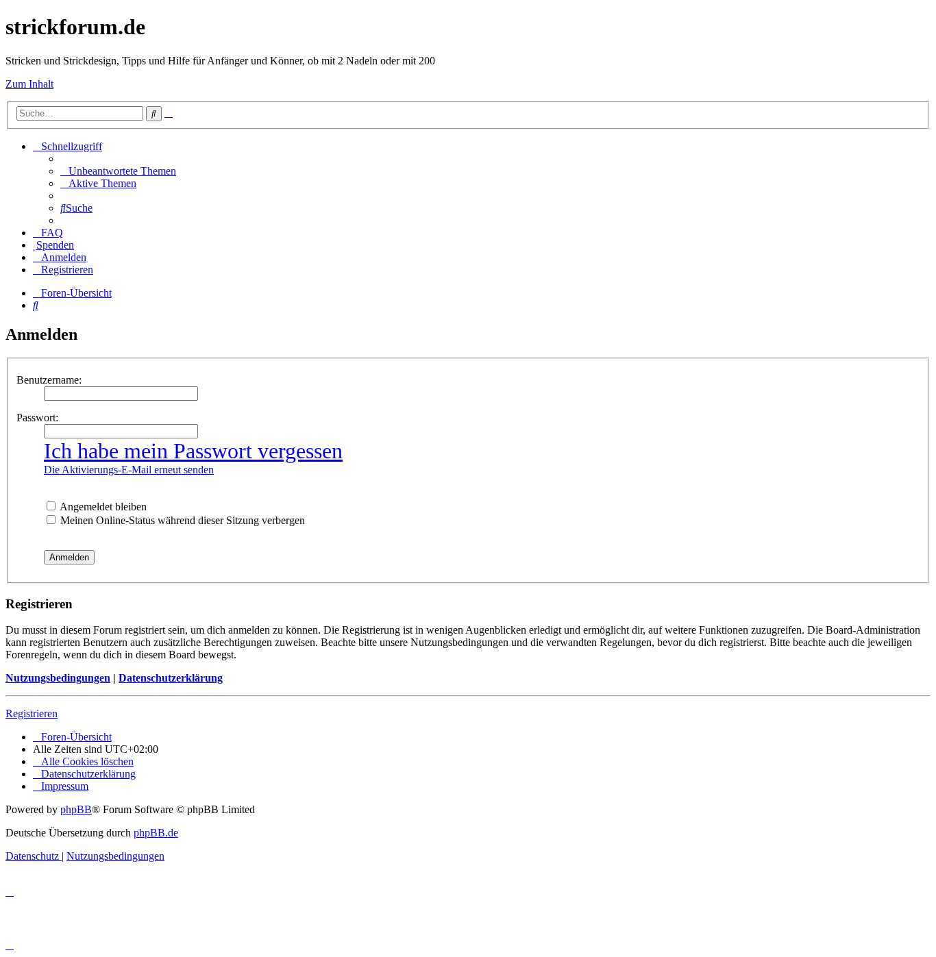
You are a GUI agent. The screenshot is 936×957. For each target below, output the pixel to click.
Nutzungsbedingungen (57, 678)
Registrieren (31, 713)
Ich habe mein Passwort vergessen (193, 450)
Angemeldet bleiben (102, 506)
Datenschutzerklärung (171, 678)
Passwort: (37, 417)
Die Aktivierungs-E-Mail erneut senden (129, 469)
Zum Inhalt (29, 84)
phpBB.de (156, 832)
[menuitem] (118, 171)
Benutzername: (49, 380)
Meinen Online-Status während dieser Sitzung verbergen (181, 520)
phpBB (76, 809)
